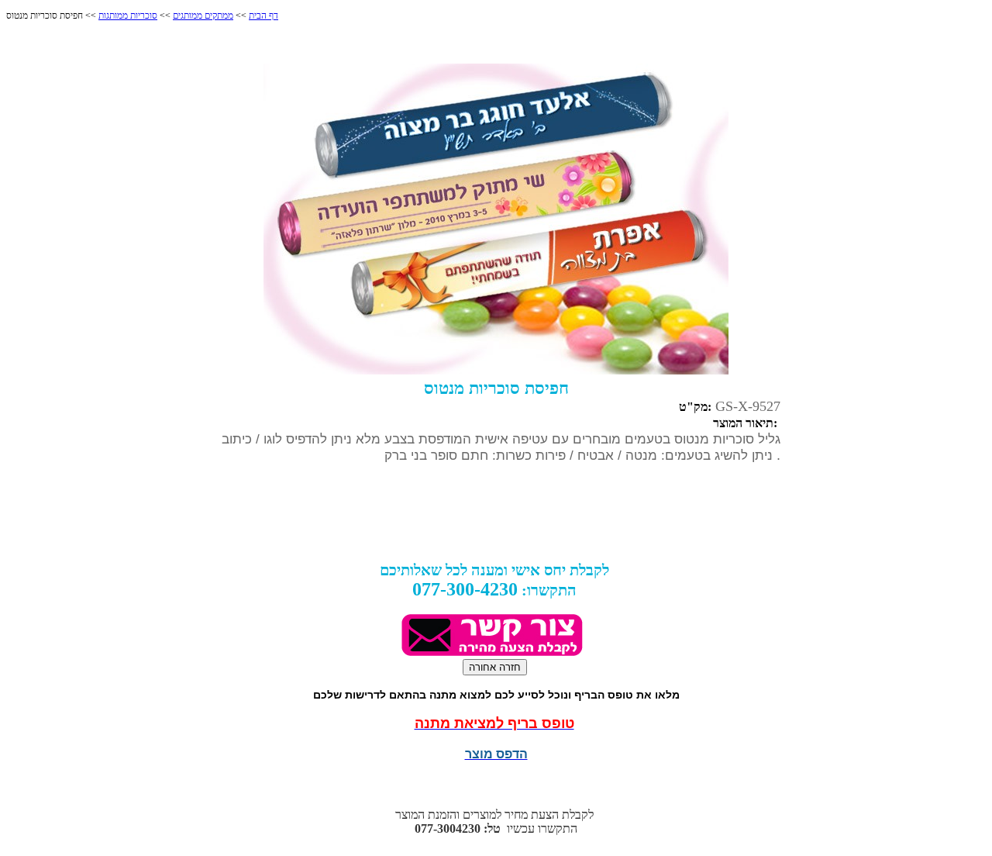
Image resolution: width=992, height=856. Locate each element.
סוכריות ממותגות (127, 15)
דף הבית (263, 15)
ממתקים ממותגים (203, 15)
